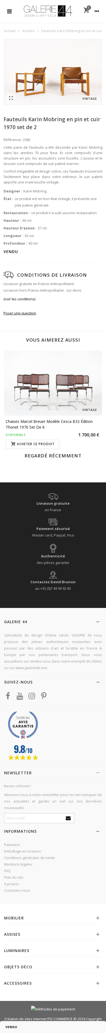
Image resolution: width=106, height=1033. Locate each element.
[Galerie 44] (48, 10)
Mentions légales (18, 864)
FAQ (7, 870)
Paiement (12, 844)
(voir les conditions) (19, 299)
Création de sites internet (25, 1018)
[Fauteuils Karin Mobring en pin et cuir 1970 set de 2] (11, 98)
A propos (11, 883)
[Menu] (9, 11)
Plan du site (13, 877)
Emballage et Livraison (22, 851)
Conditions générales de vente (29, 857)
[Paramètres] (97, 11)
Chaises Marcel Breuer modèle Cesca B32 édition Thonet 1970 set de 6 (49, 424)
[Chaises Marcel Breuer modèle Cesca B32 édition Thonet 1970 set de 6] (53, 383)
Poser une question (20, 313)
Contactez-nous (17, 890)
